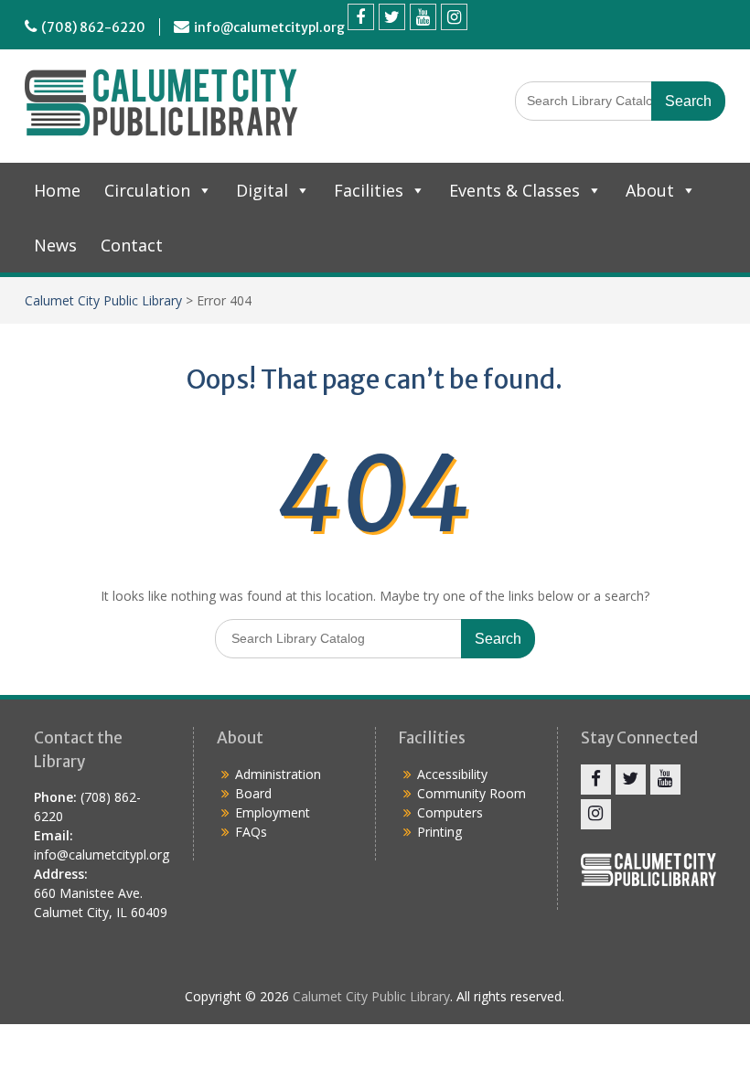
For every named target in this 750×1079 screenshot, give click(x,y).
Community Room (471, 793)
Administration (278, 774)
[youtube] (423, 17)
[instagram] (454, 17)
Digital (262, 190)
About (650, 190)
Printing (439, 831)
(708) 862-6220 (93, 27)
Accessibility (452, 774)
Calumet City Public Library (103, 300)
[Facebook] (361, 17)
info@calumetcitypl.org (269, 27)
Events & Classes (514, 190)
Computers (450, 812)
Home (57, 190)
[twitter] (392, 17)
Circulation (147, 190)
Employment (272, 812)
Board (253, 793)
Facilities (368, 190)
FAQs (251, 831)
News (55, 245)
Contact (132, 245)
